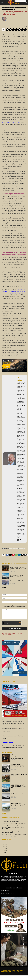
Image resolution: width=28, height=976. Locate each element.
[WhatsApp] (16, 29)
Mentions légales (5, 890)
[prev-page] (3, 587)
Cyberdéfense (8, 9)
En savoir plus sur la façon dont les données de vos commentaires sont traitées (13, 633)
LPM (23, 548)
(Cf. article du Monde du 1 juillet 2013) (11, 122)
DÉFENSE (3, 9)
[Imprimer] (25, 29)
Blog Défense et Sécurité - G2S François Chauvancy (10, 7)
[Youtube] (20, 888)
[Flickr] (7, 888)
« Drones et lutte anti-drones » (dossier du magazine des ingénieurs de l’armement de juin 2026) (18, 575)
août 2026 (5, 842)
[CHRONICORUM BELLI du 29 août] (6, 778)
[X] (10, 29)
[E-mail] (22, 29)
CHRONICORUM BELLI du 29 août (19, 774)
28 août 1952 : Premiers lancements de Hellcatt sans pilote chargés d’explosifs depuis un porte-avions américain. (18, 805)
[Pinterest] (13, 29)
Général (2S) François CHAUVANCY (14, 18)
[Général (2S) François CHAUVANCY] (4, 19)
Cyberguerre (24, 7)
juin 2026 (5, 846)
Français (18, 0)
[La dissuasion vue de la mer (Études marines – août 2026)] (5, 582)
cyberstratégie (18, 548)
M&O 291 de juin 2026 (8, 682)
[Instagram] (11, 888)
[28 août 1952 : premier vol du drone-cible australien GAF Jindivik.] (6, 797)
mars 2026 (5, 852)
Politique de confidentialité (7, 893)
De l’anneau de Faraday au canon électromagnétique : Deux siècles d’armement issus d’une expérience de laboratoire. (18, 756)
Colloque (13, 548)
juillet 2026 (5, 844)
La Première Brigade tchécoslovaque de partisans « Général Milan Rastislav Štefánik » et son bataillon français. (18, 766)
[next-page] (5, 587)
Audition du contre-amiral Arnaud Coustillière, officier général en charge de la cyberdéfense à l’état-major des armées (14, 291)
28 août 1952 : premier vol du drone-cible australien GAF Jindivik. (17, 795)
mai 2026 (5, 848)
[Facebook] (7, 29)
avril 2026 (5, 850)
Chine (20, 7)
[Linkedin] (19, 29)
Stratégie (13, 9)
